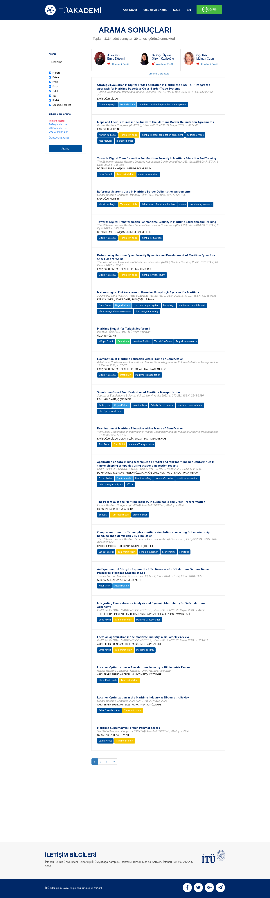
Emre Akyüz (105, 619)
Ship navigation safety (147, 311)
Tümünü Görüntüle (158, 73)
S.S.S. (177, 9)
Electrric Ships (140, 514)
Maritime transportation (148, 619)
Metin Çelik (104, 585)
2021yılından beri (58, 131)
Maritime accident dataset (192, 305)
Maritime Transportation (147, 374)
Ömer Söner (105, 305)
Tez (55, 95)
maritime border (124, 140)
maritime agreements (201, 204)
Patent (56, 77)
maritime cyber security (153, 274)
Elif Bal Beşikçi (106, 551)
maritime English (141, 341)
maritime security (145, 649)
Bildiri (56, 100)
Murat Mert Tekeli (108, 680)
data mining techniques (111, 484)
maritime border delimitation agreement (162, 134)
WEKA (130, 484)
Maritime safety (143, 478)
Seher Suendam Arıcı (109, 710)
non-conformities (164, 478)
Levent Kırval (105, 740)
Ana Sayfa (130, 9)
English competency (186, 341)
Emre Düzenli (106, 174)
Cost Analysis (140, 405)
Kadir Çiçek (104, 405)
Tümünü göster (57, 120)
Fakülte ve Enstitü (155, 9)
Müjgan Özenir (106, 341)
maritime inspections (188, 478)
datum (182, 204)
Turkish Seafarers (163, 341)
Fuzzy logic (169, 305)
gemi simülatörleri (148, 551)
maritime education (148, 174)
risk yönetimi (168, 551)
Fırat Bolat (104, 444)
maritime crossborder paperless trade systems (162, 104)
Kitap (55, 86)
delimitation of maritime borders (158, 204)
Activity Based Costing (162, 405)
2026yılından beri (58, 124)
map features (105, 140)
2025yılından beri (58, 128)
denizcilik (184, 551)
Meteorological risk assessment (115, 311)
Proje (55, 81)
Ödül (55, 91)
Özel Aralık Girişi (59, 137)
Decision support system (146, 305)
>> (113, 761)
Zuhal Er (103, 514)
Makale (56, 72)
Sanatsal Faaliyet (62, 104)
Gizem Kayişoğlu (107, 104)
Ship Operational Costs (111, 411)
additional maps (195, 134)
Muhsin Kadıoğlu (107, 134)
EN (189, 9)
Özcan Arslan (105, 478)
